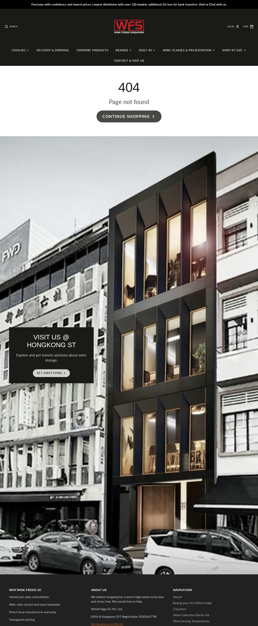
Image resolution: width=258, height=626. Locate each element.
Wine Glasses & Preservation (187, 50)
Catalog (18, 50)
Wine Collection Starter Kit (191, 615)
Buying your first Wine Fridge (192, 603)
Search (177, 597)
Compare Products (92, 50)
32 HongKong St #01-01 (107, 624)
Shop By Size (232, 50)
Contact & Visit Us (129, 60)
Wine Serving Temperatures (191, 621)
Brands (122, 50)
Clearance (179, 609)
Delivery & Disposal (53, 50)
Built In (145, 50)
